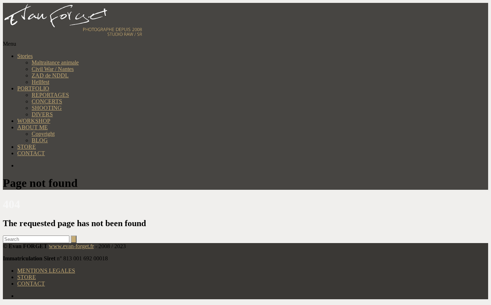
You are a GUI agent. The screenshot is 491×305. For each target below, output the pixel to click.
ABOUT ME (32, 127)
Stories (25, 56)
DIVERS (42, 114)
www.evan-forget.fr (71, 246)
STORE (26, 147)
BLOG (40, 140)
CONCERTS (47, 101)
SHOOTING (47, 108)
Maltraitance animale (55, 62)
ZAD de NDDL (50, 75)
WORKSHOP (33, 121)
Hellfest (40, 82)
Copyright (43, 134)
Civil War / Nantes (53, 69)
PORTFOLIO (33, 88)
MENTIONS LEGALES (46, 271)
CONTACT (31, 153)
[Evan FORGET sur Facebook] (252, 165)
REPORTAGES (50, 95)
